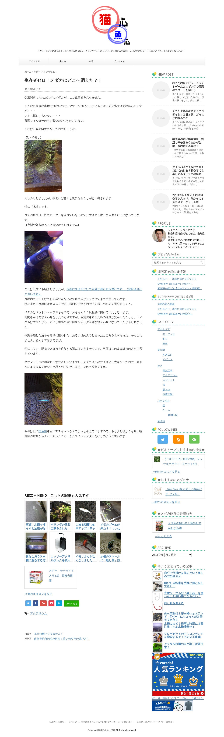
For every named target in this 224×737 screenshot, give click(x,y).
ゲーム (166, 410)
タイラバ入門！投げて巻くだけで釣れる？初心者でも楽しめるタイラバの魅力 (188, 170)
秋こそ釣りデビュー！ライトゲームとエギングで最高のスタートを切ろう (188, 86)
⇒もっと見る (163, 536)
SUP (165, 343)
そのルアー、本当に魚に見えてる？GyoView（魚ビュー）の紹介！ (100, 722)
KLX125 (167, 354)
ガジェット (169, 380)
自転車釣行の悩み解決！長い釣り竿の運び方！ (61, 638)
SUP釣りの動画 (166, 304)
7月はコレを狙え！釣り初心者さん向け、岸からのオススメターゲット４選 (188, 198)
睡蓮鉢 (42, 431)
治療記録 (168, 394)
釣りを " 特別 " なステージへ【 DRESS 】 (178, 698)
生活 (91, 61)
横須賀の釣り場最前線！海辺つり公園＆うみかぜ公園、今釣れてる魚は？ (188, 142)
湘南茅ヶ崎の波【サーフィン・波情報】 (180, 288)
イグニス (168, 359)
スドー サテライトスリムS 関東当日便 (61, 575)
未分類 (161, 421)
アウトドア (34, 61)
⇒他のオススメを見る (38, 594)
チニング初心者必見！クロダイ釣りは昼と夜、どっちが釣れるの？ (188, 114)
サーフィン (169, 334)
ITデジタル (119, 61)
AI (164, 405)
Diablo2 (172, 414)
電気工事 (168, 370)
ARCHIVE (158, 555)
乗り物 (62, 61)
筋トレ (166, 389)
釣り (165, 338)
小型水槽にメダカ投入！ (48, 634)
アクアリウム (38, 613)
